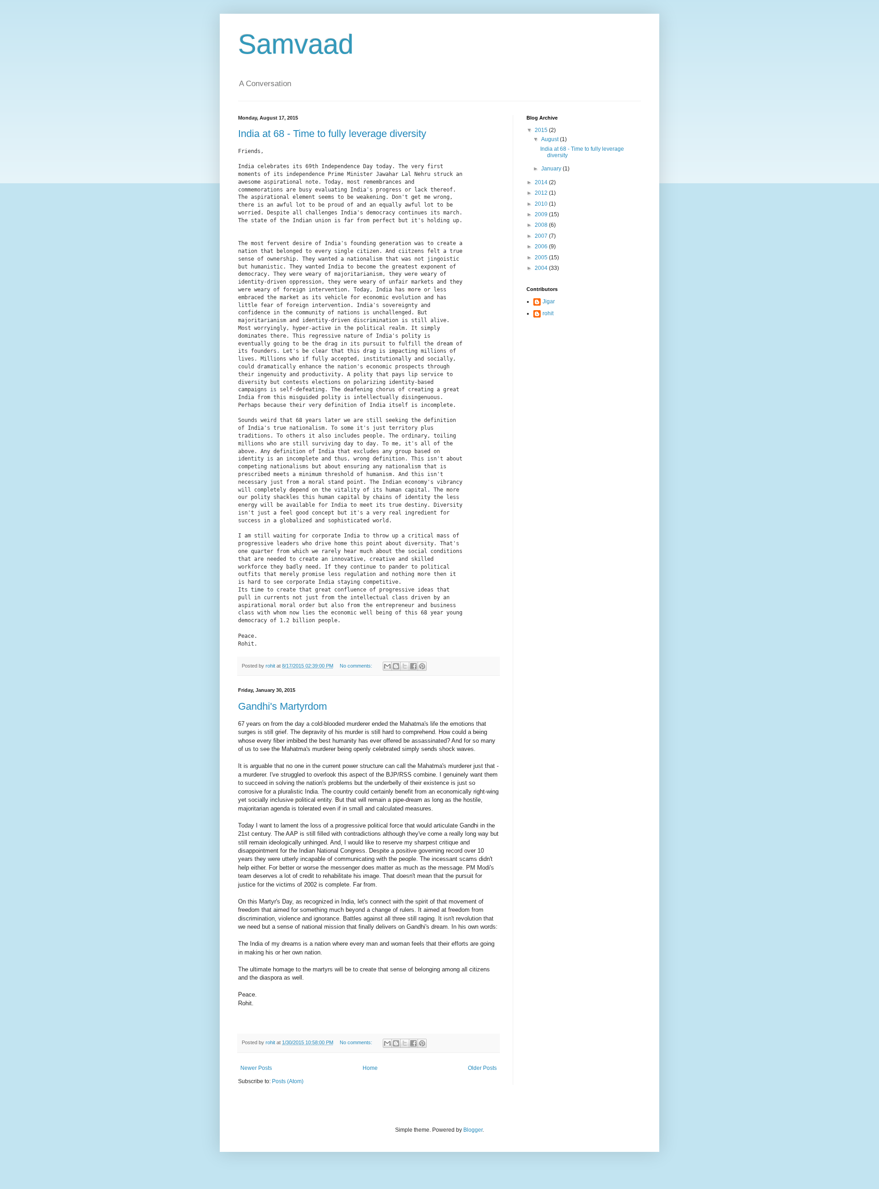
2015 (542, 130)
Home (370, 1068)
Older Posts (482, 1068)
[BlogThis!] (396, 666)
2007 (542, 236)
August (550, 139)
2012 (542, 193)
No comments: (357, 665)
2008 (542, 225)
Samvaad (295, 44)
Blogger (473, 1130)
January (552, 168)
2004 (542, 268)
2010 (542, 204)
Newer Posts (256, 1068)
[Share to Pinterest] (422, 666)
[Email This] (387, 666)
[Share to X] (404, 666)
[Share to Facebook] (413, 666)
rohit (548, 313)
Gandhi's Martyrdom (282, 706)
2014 (542, 182)
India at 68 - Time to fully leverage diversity (332, 133)
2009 (542, 214)
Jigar (549, 301)
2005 (542, 257)
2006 (542, 246)
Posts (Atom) (288, 1081)
